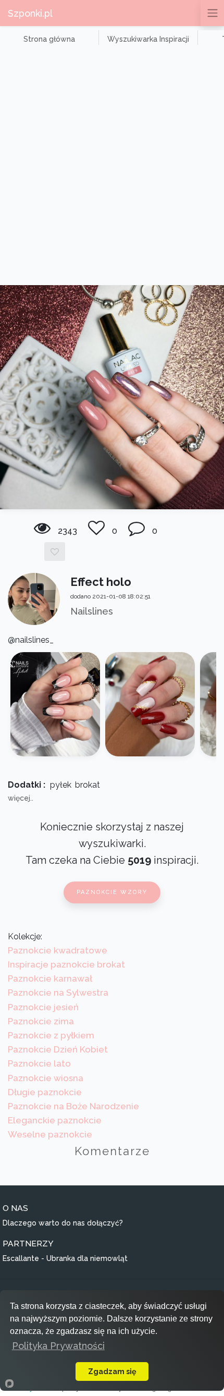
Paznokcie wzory (112, 892)
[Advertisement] (112, 168)
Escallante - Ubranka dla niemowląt (65, 1258)
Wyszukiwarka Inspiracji (148, 39)
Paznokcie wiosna (45, 1078)
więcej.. (20, 798)
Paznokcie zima (41, 1021)
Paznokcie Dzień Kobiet (58, 1049)
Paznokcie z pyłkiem (51, 1035)
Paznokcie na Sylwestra (58, 992)
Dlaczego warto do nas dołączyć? (63, 1223)
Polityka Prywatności (58, 1345)
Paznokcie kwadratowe (57, 950)
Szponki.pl (30, 13)
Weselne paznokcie (50, 1134)
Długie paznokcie (45, 1092)
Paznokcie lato (39, 1063)
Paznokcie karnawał (50, 978)
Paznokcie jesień (43, 1007)
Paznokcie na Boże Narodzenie (73, 1106)
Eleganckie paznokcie (55, 1120)
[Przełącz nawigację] (212, 13)
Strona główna (49, 39)
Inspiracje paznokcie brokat (66, 964)
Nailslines (91, 611)
